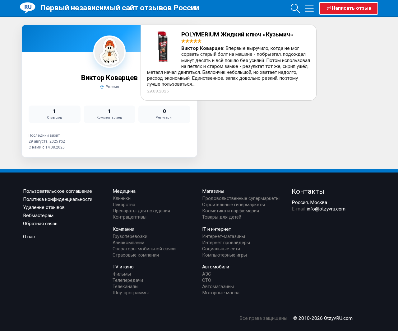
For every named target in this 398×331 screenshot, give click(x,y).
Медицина (124, 191)
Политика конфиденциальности (57, 199)
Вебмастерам (38, 215)
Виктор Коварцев (109, 78)
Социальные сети (221, 249)
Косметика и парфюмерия (230, 211)
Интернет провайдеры (226, 242)
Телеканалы (125, 286)
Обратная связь (40, 223)
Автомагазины (218, 286)
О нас (29, 236)
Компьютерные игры (224, 255)
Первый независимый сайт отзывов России (119, 7)
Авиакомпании (128, 242)
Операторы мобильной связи (144, 249)
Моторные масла (220, 293)
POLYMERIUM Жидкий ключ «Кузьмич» (237, 34)
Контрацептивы (129, 217)
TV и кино (123, 267)
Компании (123, 229)
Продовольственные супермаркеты (241, 198)
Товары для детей (221, 217)
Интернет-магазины (223, 236)
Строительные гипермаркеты (233, 204)
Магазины (213, 191)
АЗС (206, 274)
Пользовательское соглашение (57, 191)
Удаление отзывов (44, 207)
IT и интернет (216, 229)
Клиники (122, 198)
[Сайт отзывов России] (30, 8)
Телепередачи (128, 280)
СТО (206, 280)
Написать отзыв (351, 8)
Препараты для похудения (141, 211)
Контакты (308, 191)
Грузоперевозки (130, 236)
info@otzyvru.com (326, 209)
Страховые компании (136, 255)
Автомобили (215, 267)
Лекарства (124, 204)
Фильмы (122, 274)
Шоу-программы (131, 293)
